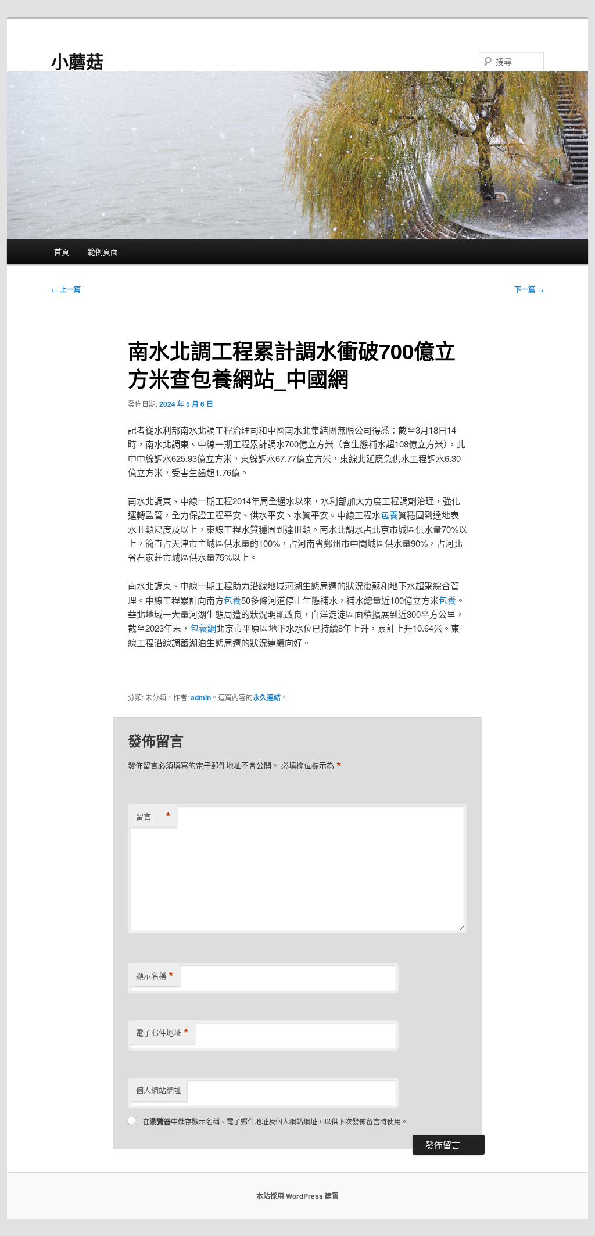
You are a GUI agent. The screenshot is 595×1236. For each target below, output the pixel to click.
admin (201, 697)
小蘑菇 (77, 60)
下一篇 (529, 289)
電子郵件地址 (162, 1032)
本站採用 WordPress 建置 (297, 1196)
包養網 (203, 628)
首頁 (61, 251)
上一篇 (66, 289)
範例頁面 (103, 251)
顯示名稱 (155, 975)
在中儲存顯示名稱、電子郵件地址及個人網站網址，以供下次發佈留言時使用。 (275, 1121)
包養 (389, 514)
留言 (153, 816)
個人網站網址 (158, 1089)
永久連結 (267, 697)
